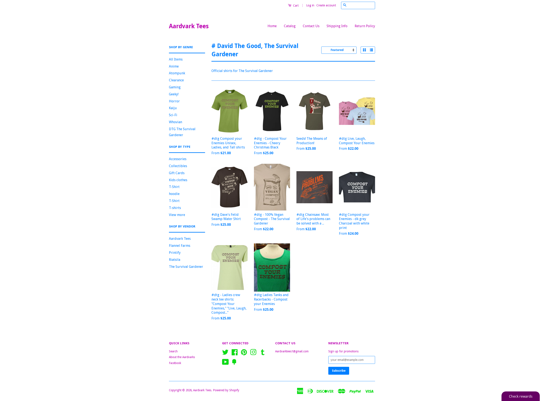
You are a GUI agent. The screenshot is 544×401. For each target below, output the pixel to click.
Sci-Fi (173, 115)
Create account (326, 5)
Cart (295, 5)
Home (272, 26)
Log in (310, 5)
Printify (175, 253)
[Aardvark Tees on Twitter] (225, 351)
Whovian (175, 122)
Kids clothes (178, 180)
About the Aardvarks (182, 357)
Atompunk (177, 73)
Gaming (175, 87)
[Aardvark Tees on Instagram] (253, 351)
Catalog (290, 26)
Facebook (175, 363)
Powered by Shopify (226, 390)
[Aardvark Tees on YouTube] (225, 361)
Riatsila (174, 260)
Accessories (177, 159)
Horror (174, 101)
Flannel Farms (179, 246)
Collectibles (178, 166)
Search (173, 351)
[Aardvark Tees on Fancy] (234, 361)
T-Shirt (174, 187)
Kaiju (173, 108)
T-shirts (175, 208)
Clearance (176, 80)
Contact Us (311, 26)
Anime (174, 66)
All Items (176, 59)
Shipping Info (337, 26)
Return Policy (365, 26)
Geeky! (173, 94)
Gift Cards (176, 173)
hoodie (174, 194)
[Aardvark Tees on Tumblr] (262, 351)
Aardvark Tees (189, 26)
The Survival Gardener (186, 267)
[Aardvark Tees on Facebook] (234, 351)
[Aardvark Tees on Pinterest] (244, 351)
